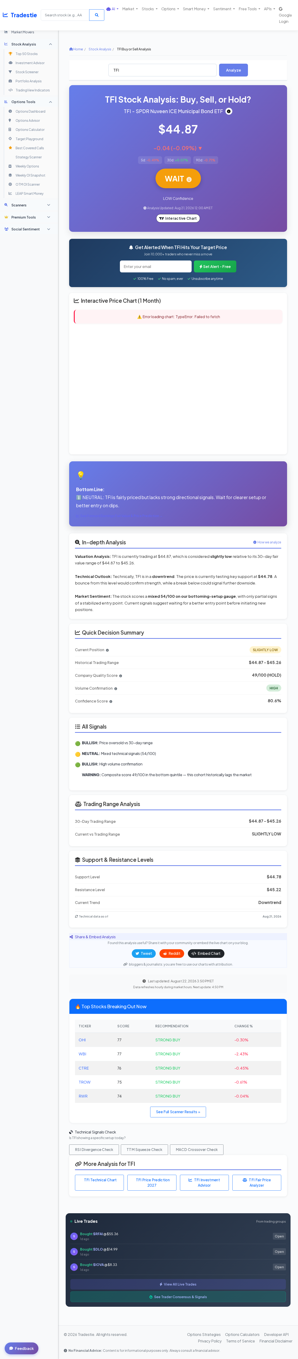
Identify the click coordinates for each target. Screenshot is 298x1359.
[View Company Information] (228, 111)
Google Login (285, 18)
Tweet (146, 953)
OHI (82, 1039)
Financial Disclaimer (275, 1340)
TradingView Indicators (33, 90)
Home (78, 49)
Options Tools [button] (23, 102)
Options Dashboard (30, 111)
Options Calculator (30, 130)
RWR (83, 1096)
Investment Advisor (30, 63)
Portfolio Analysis (29, 81)
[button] (112, 9)
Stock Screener (27, 72)
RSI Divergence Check (94, 1149)
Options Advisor (28, 120)
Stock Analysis (100, 49)
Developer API (276, 1334)
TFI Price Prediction (153, 1182)
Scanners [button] (19, 205)
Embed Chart (209, 953)
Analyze (233, 70)
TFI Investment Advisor (207, 1182)
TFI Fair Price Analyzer (260, 1182)
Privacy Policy (210, 1340)
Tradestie (24, 14)
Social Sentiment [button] (25, 229)
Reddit (174, 953)
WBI (82, 1053)
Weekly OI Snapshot (30, 175)
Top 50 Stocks (27, 54)
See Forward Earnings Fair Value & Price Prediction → (121, 516)
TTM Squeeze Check (144, 1149)
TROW (85, 1082)
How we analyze (269, 542)
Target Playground (29, 139)
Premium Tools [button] (23, 217)
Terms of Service (240, 1340)
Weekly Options (27, 166)
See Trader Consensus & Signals (180, 1297)
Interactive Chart (181, 218)
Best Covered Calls (30, 148)
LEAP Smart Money (30, 193)
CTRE (84, 1068)
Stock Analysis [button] (23, 44)
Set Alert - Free (217, 266)
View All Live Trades (179, 1284)
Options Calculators (242, 1334)
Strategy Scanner (29, 157)
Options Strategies (204, 1334)
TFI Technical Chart (100, 1180)
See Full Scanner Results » (178, 1111)
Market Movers (22, 32)
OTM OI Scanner (28, 184)
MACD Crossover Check (197, 1149)
